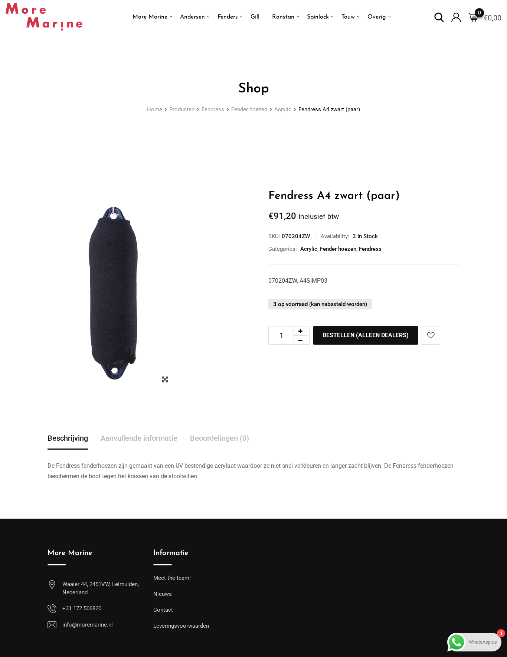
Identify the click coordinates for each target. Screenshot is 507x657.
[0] (473, 17)
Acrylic (308, 249)
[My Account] (456, 16)
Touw (348, 17)
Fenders (227, 17)
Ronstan (283, 17)
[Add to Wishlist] (431, 335)
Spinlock (318, 17)
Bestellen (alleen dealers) (366, 335)
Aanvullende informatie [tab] (139, 438)
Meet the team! (172, 578)
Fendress (370, 249)
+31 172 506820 (81, 608)
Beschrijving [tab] (68, 438)
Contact (163, 610)
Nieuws (162, 594)
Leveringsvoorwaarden (181, 625)
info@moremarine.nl (87, 624)
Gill (255, 17)
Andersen (192, 17)
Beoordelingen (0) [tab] (219, 438)
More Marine (150, 17)
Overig (376, 17)
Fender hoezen (338, 249)
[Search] (439, 16)
